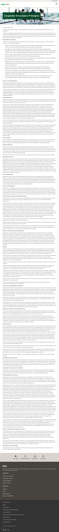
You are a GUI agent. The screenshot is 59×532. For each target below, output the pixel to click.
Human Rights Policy (6, 512)
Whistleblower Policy (7, 521)
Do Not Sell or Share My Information (9, 519)
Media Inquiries (6, 493)
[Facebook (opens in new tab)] (3, 530)
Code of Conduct (6, 507)
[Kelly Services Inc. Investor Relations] (5, 5)
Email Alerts (35, 458)
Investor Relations (7, 480)
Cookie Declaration (6, 502)
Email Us (5, 489)
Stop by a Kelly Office (8, 496)
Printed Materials (25, 458)
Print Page (15, 458)
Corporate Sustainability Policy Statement (11, 509)
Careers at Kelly (7, 483)
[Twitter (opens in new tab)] (8, 530)
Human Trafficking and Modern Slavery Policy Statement (13, 514)
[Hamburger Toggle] (56, 3)
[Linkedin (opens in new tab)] (5, 530)
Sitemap (4, 504)
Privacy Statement (6, 517)
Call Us (4, 491)
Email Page (43, 458)
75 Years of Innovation (8, 476)
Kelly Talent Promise (8, 478)
